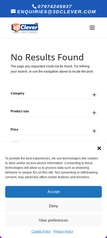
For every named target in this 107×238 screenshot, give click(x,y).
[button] (99, 148)
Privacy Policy (63, 231)
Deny (53, 206)
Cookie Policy (41, 231)
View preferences (53, 220)
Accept (53, 191)
